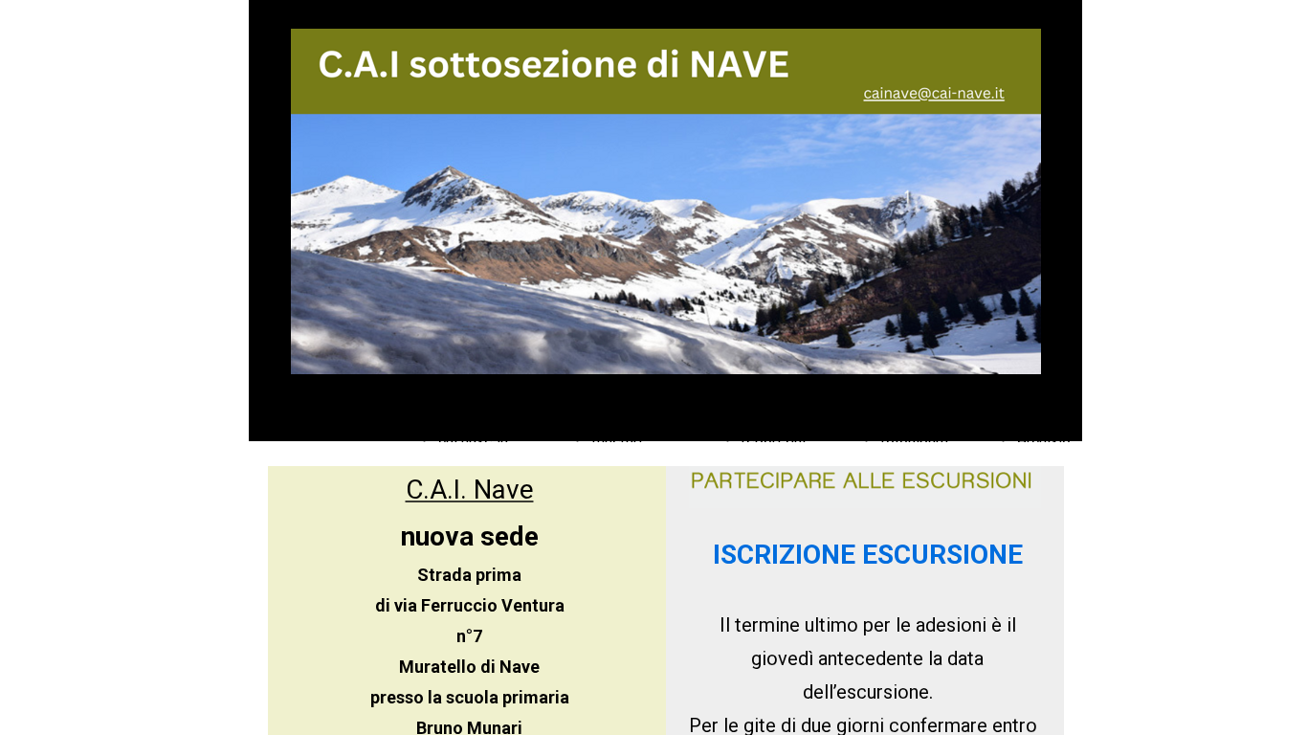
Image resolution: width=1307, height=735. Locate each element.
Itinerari (578, 406)
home (366, 406)
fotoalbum (876, 406)
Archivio (1005, 406)
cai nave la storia (456, 406)
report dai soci (751, 406)
